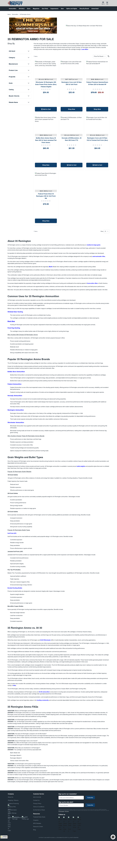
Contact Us (36, 800)
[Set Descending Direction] (108, 56)
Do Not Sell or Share (39, 810)
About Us (10, 797)
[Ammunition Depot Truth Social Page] (74, 824)
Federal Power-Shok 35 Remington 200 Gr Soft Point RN (46, 196)
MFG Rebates (37, 823)
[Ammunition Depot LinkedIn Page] (79, 823)
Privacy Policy (67, 811)
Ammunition (15, 14)
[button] (4, 837)
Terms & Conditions (38, 807)
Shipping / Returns (13, 800)
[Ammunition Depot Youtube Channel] (65, 824)
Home (9, 14)
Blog (34, 830)
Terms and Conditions (61, 811)
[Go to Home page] (15, 3)
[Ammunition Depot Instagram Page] (60, 823)
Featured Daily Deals (39, 817)
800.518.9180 (37, 797)
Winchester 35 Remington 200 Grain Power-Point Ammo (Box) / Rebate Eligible (46, 84)
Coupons (35, 820)
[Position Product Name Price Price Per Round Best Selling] (100, 56)
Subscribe (90, 797)
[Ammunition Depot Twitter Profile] (70, 824)
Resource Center (38, 826)
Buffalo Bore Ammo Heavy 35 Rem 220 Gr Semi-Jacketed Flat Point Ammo (46, 140)
